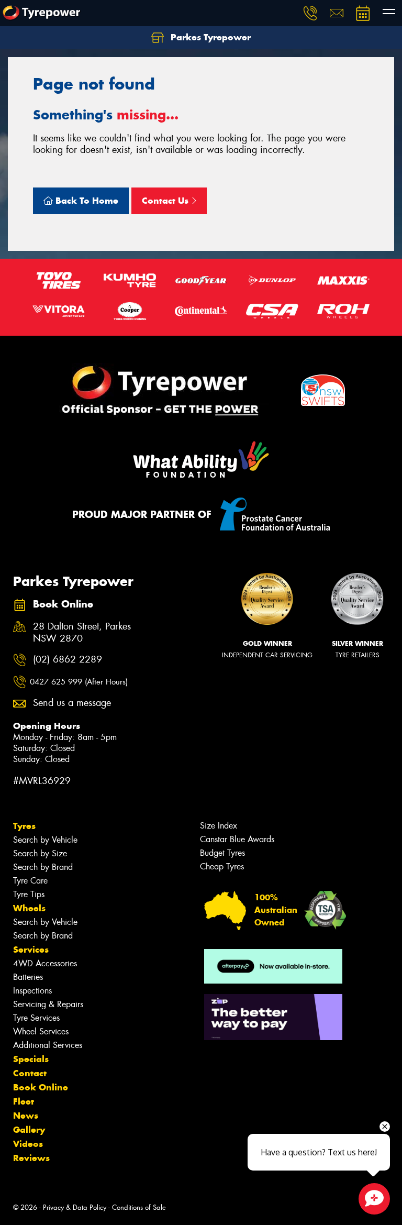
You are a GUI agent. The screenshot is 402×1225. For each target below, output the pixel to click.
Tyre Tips (28, 894)
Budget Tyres (222, 852)
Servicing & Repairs (48, 1004)
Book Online (40, 1087)
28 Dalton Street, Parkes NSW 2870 (82, 633)
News (25, 1115)
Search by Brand (43, 867)
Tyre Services (36, 1017)
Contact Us (166, 200)
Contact (30, 1073)
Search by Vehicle (45, 839)
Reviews (31, 1158)
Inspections (32, 990)
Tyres (24, 826)
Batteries (28, 977)
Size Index (218, 825)
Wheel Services (41, 1031)
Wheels (29, 908)
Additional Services (47, 1045)
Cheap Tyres (222, 866)
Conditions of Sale (139, 1207)
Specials (31, 1059)
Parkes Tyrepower (209, 37)
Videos (28, 1144)
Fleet (23, 1101)
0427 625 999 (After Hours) (79, 682)
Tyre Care (30, 880)
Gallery (29, 1129)
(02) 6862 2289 (67, 660)
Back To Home (85, 200)
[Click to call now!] (310, 13)
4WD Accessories (45, 963)
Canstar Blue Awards (237, 839)
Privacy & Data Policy (74, 1207)
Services (31, 949)
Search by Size (40, 853)
